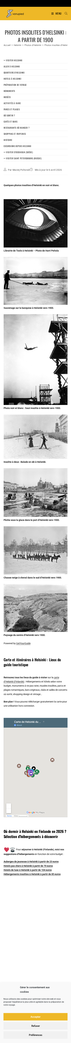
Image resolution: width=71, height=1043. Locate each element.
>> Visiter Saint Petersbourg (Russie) (23, 158)
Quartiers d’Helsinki (14, 72)
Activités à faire (12, 103)
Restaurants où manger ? (17, 127)
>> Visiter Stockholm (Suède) (18, 152)
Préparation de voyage (15, 84)
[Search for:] (65, 13)
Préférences (35, 1035)
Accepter (35, 1016)
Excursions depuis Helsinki (18, 146)
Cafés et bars (11, 121)
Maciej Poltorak (21, 170)
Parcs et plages (12, 109)
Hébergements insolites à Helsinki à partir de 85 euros (32, 874)
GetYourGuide (23, 643)
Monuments (9, 91)
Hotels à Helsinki (12, 78)
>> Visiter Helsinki (13, 60)
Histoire (8, 140)
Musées (7, 97)
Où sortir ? (9, 115)
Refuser (35, 1025)
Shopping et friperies (15, 133)
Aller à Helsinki (12, 66)
